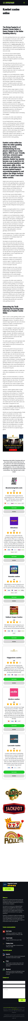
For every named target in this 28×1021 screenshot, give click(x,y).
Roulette (8, 954)
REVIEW (14, 511)
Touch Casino (9, 938)
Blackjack (8, 969)
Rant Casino (9, 931)
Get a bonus (8, 889)
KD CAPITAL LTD (15, 1009)
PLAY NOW (14, 507)
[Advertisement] (14, 862)
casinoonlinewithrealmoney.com (10, 1007)
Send (22, 1000)
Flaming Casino (9, 943)
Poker (7, 961)
